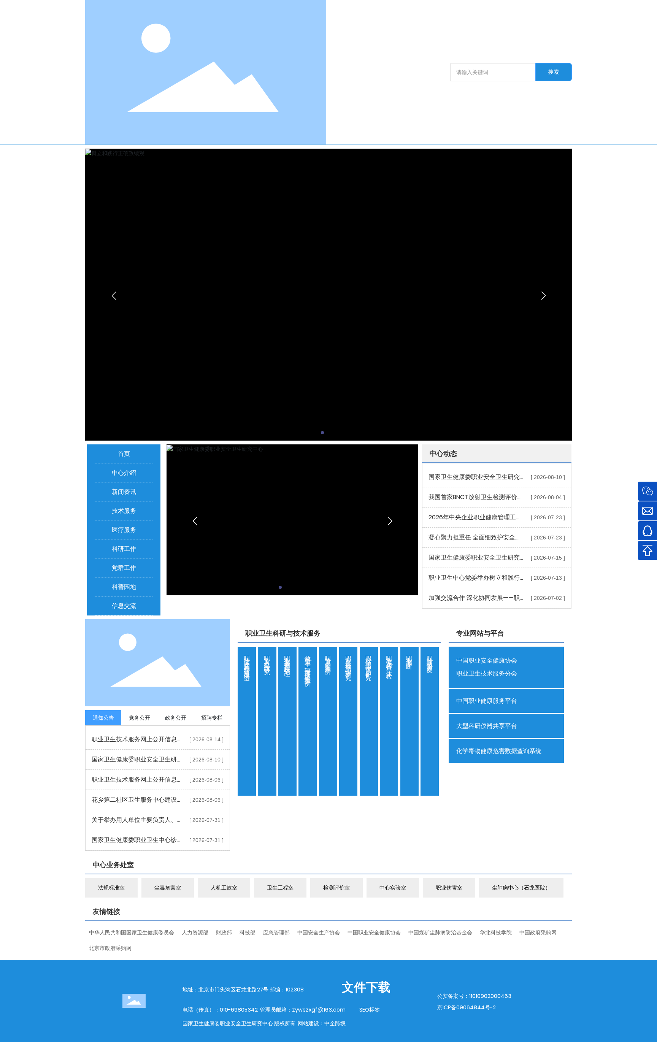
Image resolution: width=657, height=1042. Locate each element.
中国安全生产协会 (318, 932)
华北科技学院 (496, 932)
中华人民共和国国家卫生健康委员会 (131, 932)
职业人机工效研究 (267, 658)
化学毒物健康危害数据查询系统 (498, 751)
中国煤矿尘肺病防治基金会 (440, 932)
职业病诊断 (409, 655)
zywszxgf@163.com (319, 1009)
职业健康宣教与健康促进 (247, 661)
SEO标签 (369, 1009)
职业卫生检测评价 (328, 658)
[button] (322, 432)
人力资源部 (195, 932)
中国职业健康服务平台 (486, 700)
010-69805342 (239, 1009)
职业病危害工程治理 (287, 659)
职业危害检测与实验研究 (348, 661)
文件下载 (366, 987)
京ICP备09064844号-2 (466, 1007)
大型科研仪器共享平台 (486, 726)
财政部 (224, 932)
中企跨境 (335, 1023)
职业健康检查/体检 (389, 660)
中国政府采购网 (538, 932)
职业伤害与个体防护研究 (368, 661)
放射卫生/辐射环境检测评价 (307, 664)
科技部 (248, 932)
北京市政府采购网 (110, 948)
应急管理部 (276, 932)
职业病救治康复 (429, 657)
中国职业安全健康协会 (374, 932)
